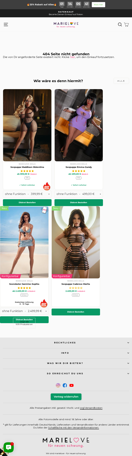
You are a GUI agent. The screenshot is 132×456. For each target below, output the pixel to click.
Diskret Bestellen (27, 202)
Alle (121, 81)
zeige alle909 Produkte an (24, 322)
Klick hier (98, 4)
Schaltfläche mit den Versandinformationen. (73, 427)
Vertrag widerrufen (66, 396)
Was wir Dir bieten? (65, 363)
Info (65, 353)
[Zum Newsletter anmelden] (15, 440)
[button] (27, 171)
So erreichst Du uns (65, 373)
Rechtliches (65, 342)
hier (72, 57)
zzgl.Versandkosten (91, 407)
